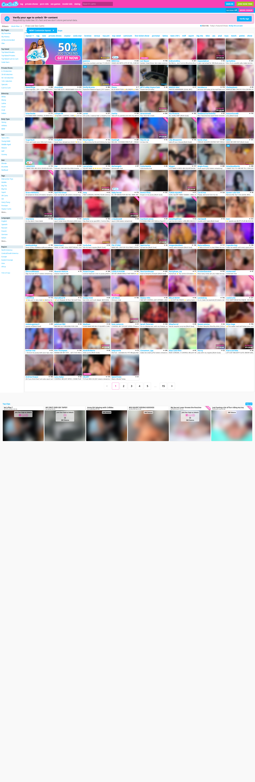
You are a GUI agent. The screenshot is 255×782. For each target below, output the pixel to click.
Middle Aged (6, 144)
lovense (87, 35)
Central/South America (9, 253)
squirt (191, 35)
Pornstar (4, 205)
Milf (2, 151)
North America (6, 250)
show (249, 35)
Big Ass (4, 189)
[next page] (171, 386)
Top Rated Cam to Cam (9, 59)
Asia (3, 263)
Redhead (4, 170)
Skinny (3, 122)
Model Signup (246, 10)
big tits (200, 35)
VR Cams (4, 195)
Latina (3, 103)
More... (4, 212)
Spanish (4, 224)
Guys (60, 30)
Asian (3, 107)
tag (21, 4)
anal (220, 35)
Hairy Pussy (5, 202)
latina (165, 35)
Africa (3, 267)
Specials (4, 84)
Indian (3, 113)
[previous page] (107, 386)
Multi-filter (15, 26)
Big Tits (4, 185)
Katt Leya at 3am (235, 26)
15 (163, 386)
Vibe (3, 43)
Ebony (3, 100)
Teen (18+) (5, 138)
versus (97, 35)
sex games (55, 4)
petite (242, 35)
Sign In (229, 4)
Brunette (4, 167)
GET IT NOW (67, 57)
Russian (4, 228)
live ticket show (142, 35)
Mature (4, 148)
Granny (4, 154)
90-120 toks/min (7, 78)
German (4, 234)
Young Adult (5, 141)
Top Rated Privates (8, 55)
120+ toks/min (6, 81)
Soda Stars (5, 62)
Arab (3, 110)
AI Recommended (8, 40)
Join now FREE (245, 4)
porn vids (44, 4)
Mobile (4, 182)
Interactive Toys (7, 179)
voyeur (67, 35)
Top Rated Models (8, 52)
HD (2, 199)
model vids (67, 4)
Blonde (4, 163)
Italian (3, 238)
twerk (234, 35)
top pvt (106, 35)
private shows (31, 4)
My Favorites (6, 33)
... (155, 386)
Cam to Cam (6, 88)
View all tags (5, 273)
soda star (77, 35)
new (44, 35)
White (3, 97)
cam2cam (127, 35)
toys (226, 35)
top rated (116, 35)
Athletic (4, 125)
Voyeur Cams (6, 209)
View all (249, 404)
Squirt (3, 192)
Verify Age (244, 18)
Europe (4, 257)
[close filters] (21, 26)
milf (184, 35)
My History (5, 37)
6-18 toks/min (6, 71)
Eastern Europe (7, 260)
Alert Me (205, 25)
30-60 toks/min (6, 74)
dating (77, 4)
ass (213, 35)
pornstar (156, 35)
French (4, 231)
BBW (3, 129)
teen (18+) (175, 35)
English (4, 221)
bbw (208, 35)
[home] (10, 4)
